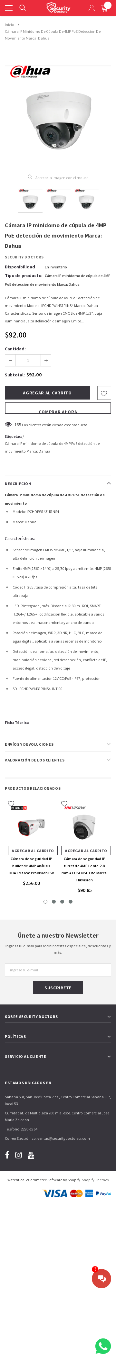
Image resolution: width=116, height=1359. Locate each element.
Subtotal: (15, 375)
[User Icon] (92, 8)
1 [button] (45, 902)
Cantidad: (15, 349)
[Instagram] (18, 1154)
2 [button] (54, 902)
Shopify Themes (95, 1179)
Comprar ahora (58, 411)
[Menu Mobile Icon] (9, 8)
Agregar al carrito (33, 850)
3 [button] (62, 902)
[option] (58, 111)
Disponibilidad (20, 267)
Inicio (9, 24)
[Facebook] (7, 1154)
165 (18, 425)
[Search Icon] (22, 8)
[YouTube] (31, 1154)
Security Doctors (24, 257)
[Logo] (58, 6)
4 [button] (70, 902)
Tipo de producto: (24, 275)
